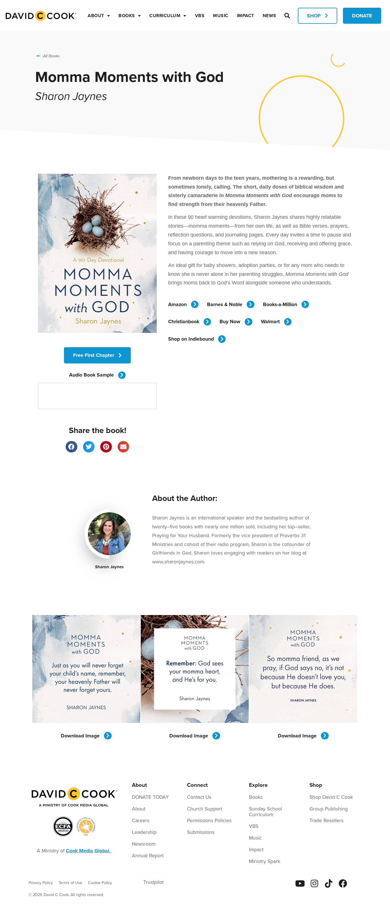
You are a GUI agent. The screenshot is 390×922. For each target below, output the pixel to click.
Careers (140, 820)
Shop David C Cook (331, 796)
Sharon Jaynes (109, 567)
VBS (200, 15)
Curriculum (164, 15)
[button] (287, 16)
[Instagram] (314, 883)
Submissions (200, 832)
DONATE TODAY (150, 796)
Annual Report (148, 855)
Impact (245, 15)
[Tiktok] (328, 883)
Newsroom (144, 843)
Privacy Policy (41, 882)
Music (220, 15)
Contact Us (199, 796)
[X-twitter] (357, 883)
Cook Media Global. (89, 850)
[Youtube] (300, 883)
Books (126, 15)
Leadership (144, 832)
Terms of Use (70, 882)
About (96, 15)
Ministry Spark (264, 861)
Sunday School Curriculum (265, 811)
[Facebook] (343, 883)
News (269, 15)
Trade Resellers (326, 820)
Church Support (204, 808)
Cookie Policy (100, 882)
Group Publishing (328, 808)
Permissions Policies (209, 820)
